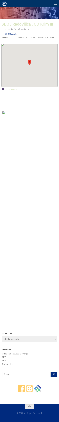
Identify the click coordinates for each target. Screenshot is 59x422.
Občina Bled (7, 364)
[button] (29, 62)
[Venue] (2, 33)
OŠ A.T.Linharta (10, 34)
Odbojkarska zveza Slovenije (15, 353)
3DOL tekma (11, 89)
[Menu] (55, 3)
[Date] (2, 28)
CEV (4, 357)
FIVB (4, 360)
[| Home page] (5, 3)
